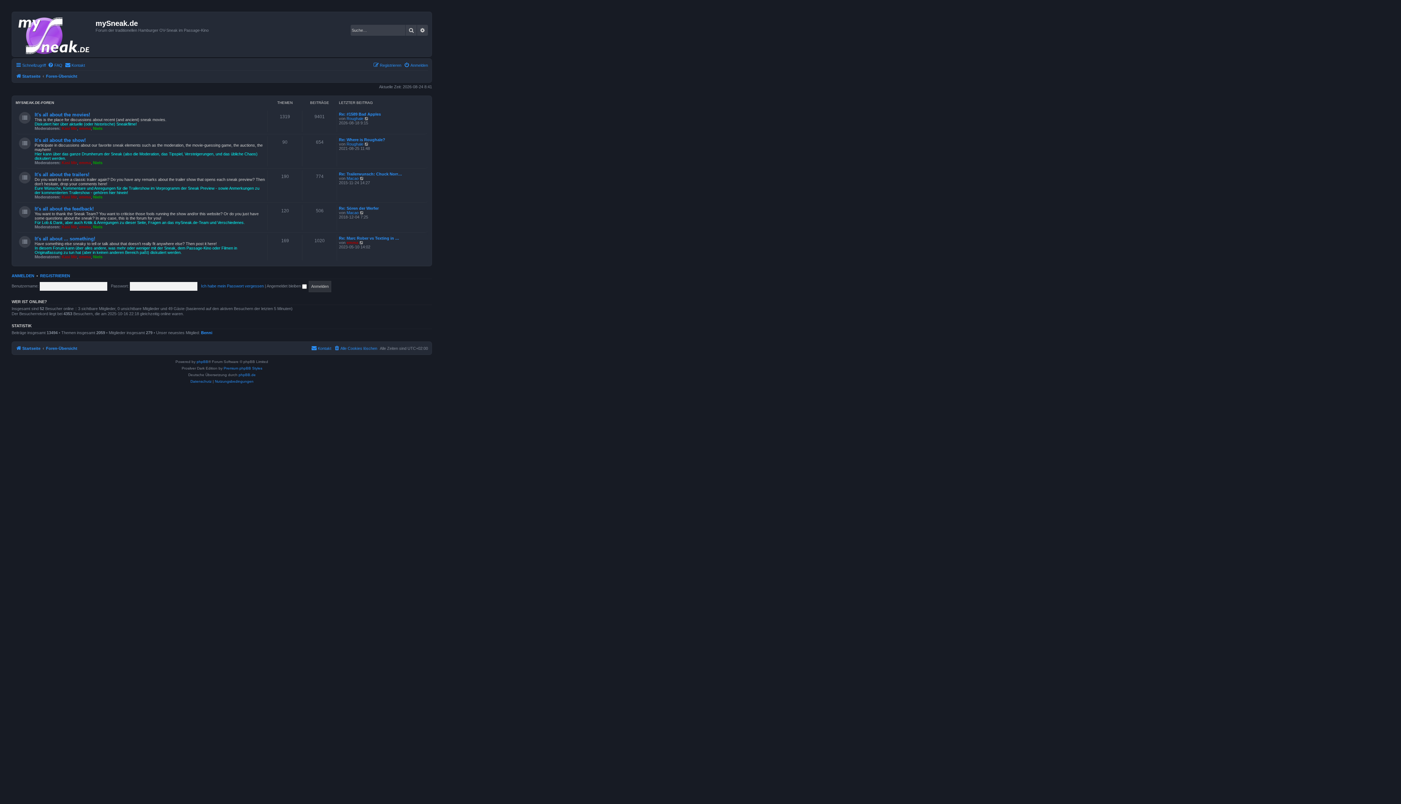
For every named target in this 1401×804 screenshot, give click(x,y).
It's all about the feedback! (64, 209)
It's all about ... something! (65, 238)
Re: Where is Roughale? (362, 140)
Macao (353, 178)
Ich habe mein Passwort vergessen (232, 286)
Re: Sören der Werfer (359, 208)
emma (85, 128)
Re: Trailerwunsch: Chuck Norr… (370, 174)
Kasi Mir (69, 128)
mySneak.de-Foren (35, 103)
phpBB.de (247, 375)
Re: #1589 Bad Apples (360, 114)
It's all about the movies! (62, 114)
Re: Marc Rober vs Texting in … (369, 238)
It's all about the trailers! (62, 174)
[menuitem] (55, 65)
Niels (98, 128)
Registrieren (55, 276)
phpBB (202, 362)
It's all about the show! (60, 140)
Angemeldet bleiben (284, 286)
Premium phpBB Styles (243, 368)
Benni (206, 333)
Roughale (355, 118)
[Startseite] (55, 34)
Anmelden (23, 276)
